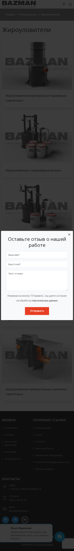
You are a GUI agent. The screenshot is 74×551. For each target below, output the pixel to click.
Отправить (37, 310)
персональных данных (45, 300)
